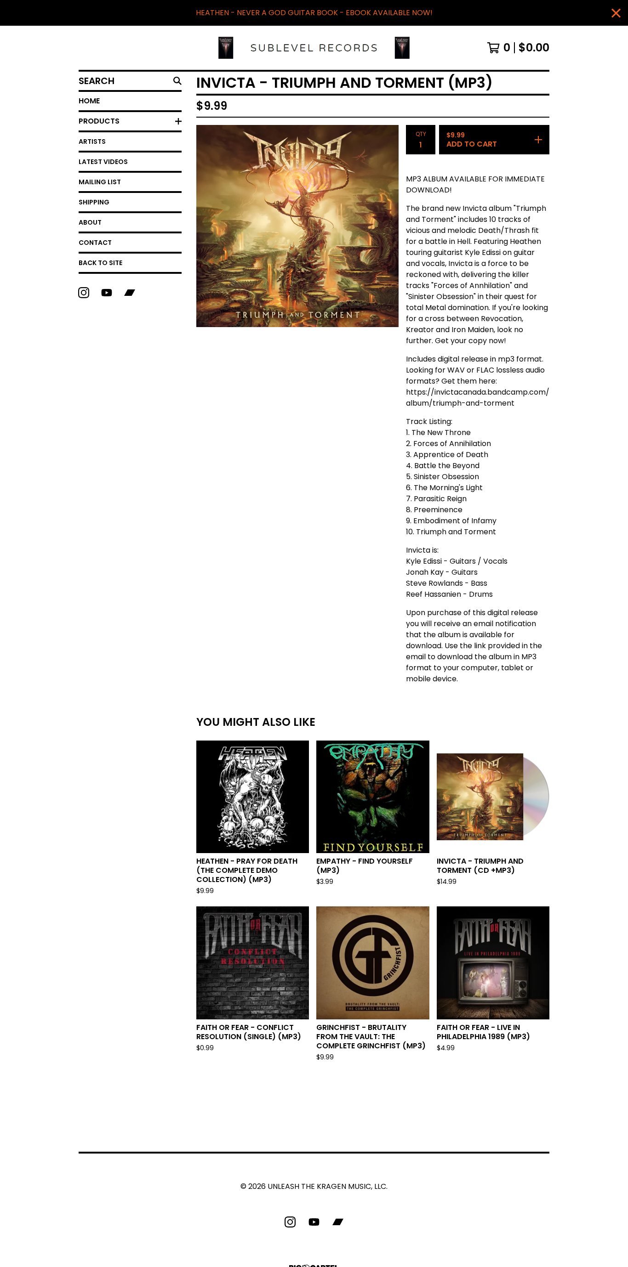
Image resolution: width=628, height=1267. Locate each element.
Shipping (94, 202)
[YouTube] (106, 292)
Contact (95, 242)
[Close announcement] (616, 13)
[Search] (177, 81)
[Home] (314, 47)
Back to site (100, 262)
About (90, 222)
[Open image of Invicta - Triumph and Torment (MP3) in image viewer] (297, 226)
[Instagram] (83, 292)
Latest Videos (103, 161)
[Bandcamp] (129, 292)
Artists (92, 141)
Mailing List (100, 182)
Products (99, 121)
